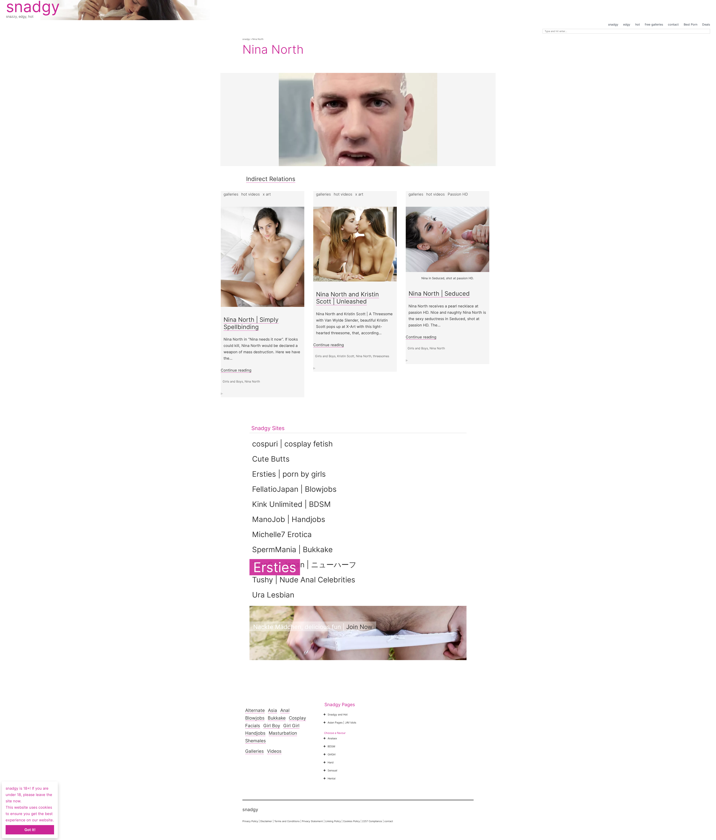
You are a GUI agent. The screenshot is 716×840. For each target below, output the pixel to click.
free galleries (654, 24)
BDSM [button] (331, 746)
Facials (252, 725)
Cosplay (297, 718)
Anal (285, 710)
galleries (231, 194)
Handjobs (255, 733)
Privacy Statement (312, 821)
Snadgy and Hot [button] (338, 714)
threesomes (381, 356)
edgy (626, 24)
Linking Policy (333, 821)
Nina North (252, 381)
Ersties (274, 567)
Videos (274, 751)
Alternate (255, 710)
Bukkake (277, 718)
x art (267, 194)
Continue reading (236, 370)
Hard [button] (331, 762)
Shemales (255, 740)
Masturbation (283, 733)
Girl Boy (271, 725)
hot (637, 24)
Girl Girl (291, 725)
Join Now (359, 626)
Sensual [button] (332, 770)
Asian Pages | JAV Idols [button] (342, 722)
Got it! (29, 830)
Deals (706, 24)
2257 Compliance (372, 821)
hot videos (250, 194)
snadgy (613, 24)
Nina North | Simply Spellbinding (251, 323)
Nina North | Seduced (439, 293)
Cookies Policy (351, 821)
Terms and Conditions (287, 821)
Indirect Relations (270, 179)
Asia (272, 710)
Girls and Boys (233, 381)
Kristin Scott (345, 356)
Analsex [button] (332, 738)
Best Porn (690, 24)
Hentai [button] (331, 778)
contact (673, 24)
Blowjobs (255, 718)
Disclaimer (266, 821)
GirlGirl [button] (331, 754)
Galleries (254, 751)
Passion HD (458, 194)
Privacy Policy (250, 821)
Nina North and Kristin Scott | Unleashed (347, 298)
